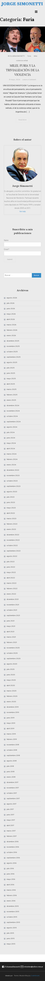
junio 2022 (11, 567)
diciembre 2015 (13, 906)
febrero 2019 (12, 739)
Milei (35, 56)
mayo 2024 (11, 443)
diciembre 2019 (12, 707)
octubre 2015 (12, 917)
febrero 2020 (12, 696)
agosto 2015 (12, 928)
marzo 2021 (11, 637)
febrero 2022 (12, 589)
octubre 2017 (12, 793)
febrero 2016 (12, 895)
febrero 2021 (12, 642)
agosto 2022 (12, 556)
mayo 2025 (11, 379)
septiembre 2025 (13, 357)
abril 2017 (10, 825)
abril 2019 (10, 729)
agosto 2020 (12, 664)
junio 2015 (10, 939)
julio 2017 (10, 809)
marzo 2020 (11, 691)
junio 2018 (10, 772)
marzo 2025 (11, 389)
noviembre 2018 (13, 745)
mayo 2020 (11, 680)
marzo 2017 (11, 831)
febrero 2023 (12, 524)
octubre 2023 (12, 481)
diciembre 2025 (13, 341)
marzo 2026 (11, 325)
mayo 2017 (11, 820)
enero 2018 (11, 777)
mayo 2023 (11, 508)
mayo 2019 (11, 723)
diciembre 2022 (13, 535)
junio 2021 (10, 621)
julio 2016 (10, 869)
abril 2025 (11, 384)
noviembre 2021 (13, 605)
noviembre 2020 (13, 648)
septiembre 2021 (13, 616)
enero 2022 (11, 594)
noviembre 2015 (13, 912)
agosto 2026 (12, 298)
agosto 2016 (11, 863)
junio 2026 (11, 309)
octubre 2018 (12, 750)
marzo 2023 (11, 519)
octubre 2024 (12, 416)
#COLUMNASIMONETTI (16, 56)
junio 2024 (11, 438)
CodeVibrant (35, 976)
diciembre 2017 (12, 782)
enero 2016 (11, 901)
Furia (29, 56)
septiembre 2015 (13, 922)
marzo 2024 (11, 454)
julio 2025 (10, 368)
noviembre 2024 (13, 411)
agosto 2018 (11, 761)
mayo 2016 (11, 879)
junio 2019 (10, 718)
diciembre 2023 (13, 470)
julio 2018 (10, 766)
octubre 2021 (12, 610)
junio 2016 (10, 874)
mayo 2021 (11, 626)
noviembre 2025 (13, 346)
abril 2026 (11, 319)
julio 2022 (10, 562)
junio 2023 (11, 502)
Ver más (22, 211)
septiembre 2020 (13, 659)
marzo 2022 (11, 583)
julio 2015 (10, 933)
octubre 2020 (12, 653)
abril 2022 (11, 578)
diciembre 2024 (13, 406)
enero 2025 (11, 400)
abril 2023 (11, 513)
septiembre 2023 (13, 486)
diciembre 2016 (12, 842)
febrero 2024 (12, 459)
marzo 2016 (11, 890)
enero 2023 (11, 529)
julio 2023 (10, 497)
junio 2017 (10, 815)
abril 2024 (11, 449)
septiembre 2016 (13, 858)
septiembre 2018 (13, 755)
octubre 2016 (12, 852)
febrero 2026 (12, 330)
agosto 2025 (12, 362)
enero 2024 (11, 465)
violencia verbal (22, 61)
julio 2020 (10, 669)
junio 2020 (11, 675)
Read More (22, 120)
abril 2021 (10, 632)
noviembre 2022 (13, 540)
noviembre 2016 (13, 847)
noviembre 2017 (13, 788)
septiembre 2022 (13, 551)
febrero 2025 (12, 395)
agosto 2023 (12, 492)
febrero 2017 (12, 836)
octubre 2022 (12, 546)
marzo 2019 (11, 734)
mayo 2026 (11, 314)
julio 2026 (10, 303)
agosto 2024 (12, 427)
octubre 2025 (12, 352)
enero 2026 (11, 336)
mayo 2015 (11, 944)
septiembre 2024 (13, 422)
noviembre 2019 (13, 712)
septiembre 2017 (13, 799)
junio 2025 (11, 373)
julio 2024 (10, 432)
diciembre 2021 (13, 599)
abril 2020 (11, 686)
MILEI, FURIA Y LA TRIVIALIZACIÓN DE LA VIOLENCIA (22, 70)
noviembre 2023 (13, 476)
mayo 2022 (11, 572)
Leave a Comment (29, 80)
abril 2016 (10, 885)
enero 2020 (11, 702)
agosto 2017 (11, 804)
